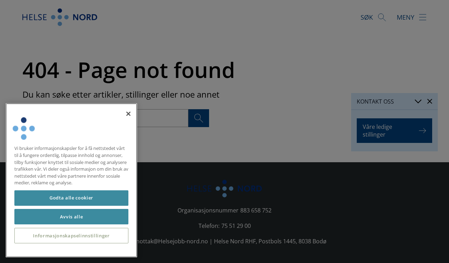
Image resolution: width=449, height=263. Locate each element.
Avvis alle (71, 216)
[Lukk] (128, 113)
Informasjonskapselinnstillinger (71, 235)
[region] (71, 180)
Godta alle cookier (71, 198)
